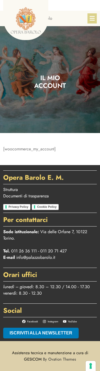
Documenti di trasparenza (26, 196)
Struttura (10, 189)
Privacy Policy (18, 207)
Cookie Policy (47, 207)
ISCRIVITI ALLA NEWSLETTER (41, 333)
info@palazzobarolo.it (35, 257)
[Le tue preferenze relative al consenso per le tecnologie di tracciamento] (91, 366)
